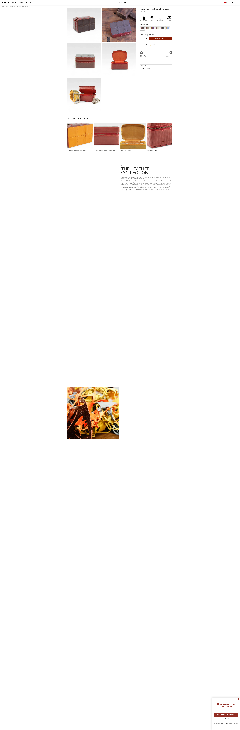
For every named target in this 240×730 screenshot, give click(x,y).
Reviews (154, 44)
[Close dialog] (238, 699)
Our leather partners (159, 180)
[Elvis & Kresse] (120, 2)
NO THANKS (226, 718)
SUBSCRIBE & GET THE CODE (226, 714)
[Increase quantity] (147, 38)
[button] (232, 2)
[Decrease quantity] (141, 38)
